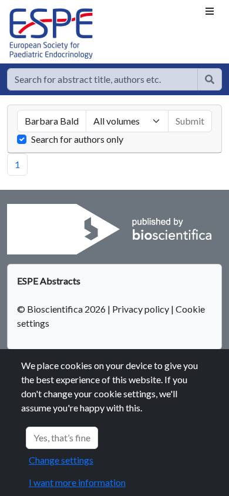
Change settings (61, 459)
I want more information (77, 482)
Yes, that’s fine (61, 437)
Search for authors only (77, 139)
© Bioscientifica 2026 (62, 308)
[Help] (209, 79)
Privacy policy (140, 308)
